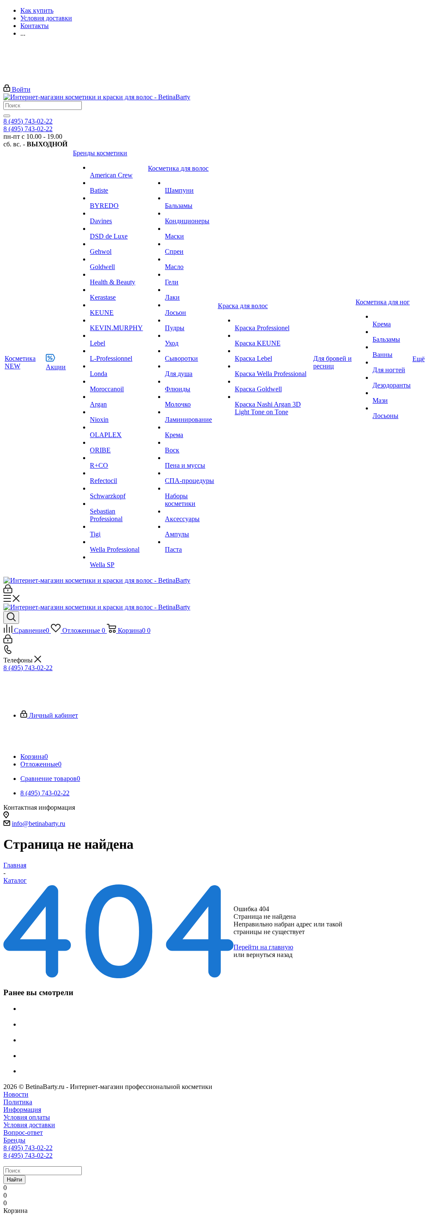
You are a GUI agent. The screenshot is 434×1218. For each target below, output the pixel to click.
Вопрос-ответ (23, 1132)
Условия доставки (29, 1124)
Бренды (14, 1140)
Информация (22, 1109)
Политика (17, 1102)
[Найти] (6, 116)
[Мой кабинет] (7, 591)
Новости (15, 1094)
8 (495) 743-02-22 (28, 121)
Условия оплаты (26, 1117)
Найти (14, 1179)
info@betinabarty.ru (38, 823)
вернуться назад (269, 954)
